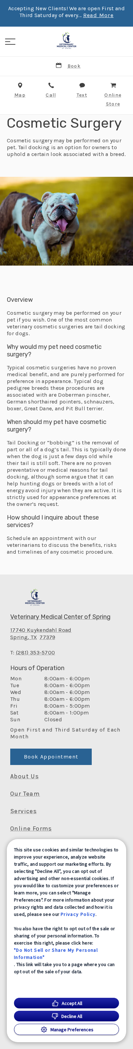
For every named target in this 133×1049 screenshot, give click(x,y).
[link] (66, 40)
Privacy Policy (78, 914)
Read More (98, 15)
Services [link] (23, 811)
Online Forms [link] (31, 828)
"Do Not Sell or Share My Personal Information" (56, 953)
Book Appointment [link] (51, 756)
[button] (10, 42)
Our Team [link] (25, 794)
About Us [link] (24, 776)
